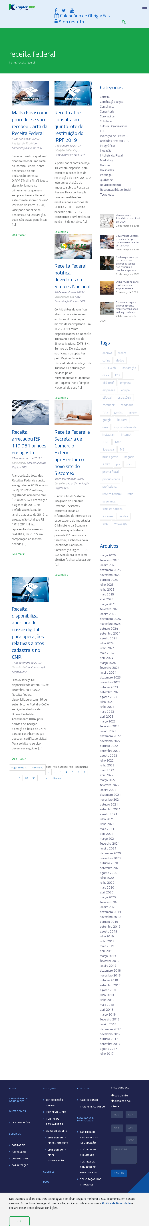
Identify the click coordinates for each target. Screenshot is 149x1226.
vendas (123, 516)
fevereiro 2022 (110, 785)
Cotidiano (106, 121)
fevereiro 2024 (110, 667)
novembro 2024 (110, 623)
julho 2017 (107, 1053)
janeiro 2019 (108, 965)
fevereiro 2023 (110, 726)
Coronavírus (107, 116)
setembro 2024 (110, 633)
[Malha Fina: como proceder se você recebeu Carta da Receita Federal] (30, 93)
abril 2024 (106, 658)
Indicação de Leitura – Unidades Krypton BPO (115, 138)
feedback (127, 405)
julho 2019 (107, 936)
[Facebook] (56, 10)
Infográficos (108, 145)
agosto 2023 (108, 697)
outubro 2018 (109, 980)
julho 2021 (107, 819)
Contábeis (18, 1145)
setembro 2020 (110, 868)
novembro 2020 (110, 858)
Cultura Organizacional (114, 126)
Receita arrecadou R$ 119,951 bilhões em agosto (29, 442)
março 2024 (108, 662)
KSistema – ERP (56, 1112)
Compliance (107, 106)
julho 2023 (107, 701)
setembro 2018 (110, 985)
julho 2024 (107, 643)
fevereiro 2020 (110, 902)
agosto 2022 (108, 755)
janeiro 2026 (108, 565)
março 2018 (108, 1014)
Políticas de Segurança (88, 1152)
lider (117, 442)
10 (18, 778)
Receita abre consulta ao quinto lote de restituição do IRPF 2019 (69, 126)
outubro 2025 (109, 579)
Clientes (49, 1171)
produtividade (111, 479)
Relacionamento (110, 184)
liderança (108, 449)
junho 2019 (107, 941)
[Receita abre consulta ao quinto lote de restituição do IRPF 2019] (73, 93)
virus (105, 523)
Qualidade (106, 179)
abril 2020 (106, 892)
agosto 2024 (108, 638)
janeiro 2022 (108, 789)
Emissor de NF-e (56, 1131)
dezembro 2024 (110, 618)
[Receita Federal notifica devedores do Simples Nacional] (73, 246)
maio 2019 (107, 946)
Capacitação (20, 1165)
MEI (122, 449)
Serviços (15, 1133)
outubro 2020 (109, 863)
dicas (105, 375)
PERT (106, 464)
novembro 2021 (110, 799)
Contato (83, 1088)
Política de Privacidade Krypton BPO (88, 1167)
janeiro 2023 (108, 731)
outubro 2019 (109, 921)
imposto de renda (125, 427)
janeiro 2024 (108, 672)
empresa (125, 382)
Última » (56, 778)
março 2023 (108, 721)
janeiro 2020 (108, 907)
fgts (105, 412)
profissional (109, 486)
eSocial (107, 397)
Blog (46, 1181)
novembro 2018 (110, 975)
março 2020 (108, 897)
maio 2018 (107, 1004)
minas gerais (110, 457)
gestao (118, 412)
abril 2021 (106, 833)
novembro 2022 (110, 741)
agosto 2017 (108, 1048)
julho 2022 (107, 760)
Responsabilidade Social (115, 189)
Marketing (106, 160)
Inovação (106, 150)
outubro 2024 (109, 628)
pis (118, 464)
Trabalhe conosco (92, 1106)
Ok (19, 1221)
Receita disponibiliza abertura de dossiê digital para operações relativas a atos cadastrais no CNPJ (28, 633)
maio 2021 (107, 829)
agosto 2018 (108, 990)
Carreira (105, 96)
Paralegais (19, 1152)
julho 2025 (107, 584)
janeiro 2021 (108, 848)
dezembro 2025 (110, 570)
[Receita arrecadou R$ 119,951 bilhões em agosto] (30, 412)
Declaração (129, 367)
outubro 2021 (109, 804)
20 (26, 778)
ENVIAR (119, 1173)
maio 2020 (107, 887)
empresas (108, 390)
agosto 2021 (108, 814)
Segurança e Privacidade (85, 1119)
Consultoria (18, 463)
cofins (106, 360)
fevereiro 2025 (110, 609)
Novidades (107, 170)
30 (33, 778)
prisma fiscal (110, 471)
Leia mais (18, 234)
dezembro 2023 (110, 677)
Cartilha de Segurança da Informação (89, 1137)
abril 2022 (106, 775)
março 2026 (108, 555)
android (107, 353)
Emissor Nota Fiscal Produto (58, 1140)
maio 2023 (107, 711)
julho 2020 (107, 877)
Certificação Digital (112, 101)
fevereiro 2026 (110, 560)
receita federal (112, 494)
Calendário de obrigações (18, 1100)
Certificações (21, 1122)
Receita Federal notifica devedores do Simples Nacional (72, 276)
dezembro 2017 (110, 1029)
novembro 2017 (110, 1034)
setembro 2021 (110, 809)
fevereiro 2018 (110, 1019)
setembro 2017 (110, 1043)
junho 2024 (107, 648)
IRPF (105, 442)
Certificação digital (54, 1102)
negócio (129, 457)
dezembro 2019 (110, 912)
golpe (133, 412)
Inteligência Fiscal (21, 143)
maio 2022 (107, 770)
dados (120, 360)
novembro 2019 (110, 916)
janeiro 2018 (108, 1024)
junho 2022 (107, 765)
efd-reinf (108, 382)
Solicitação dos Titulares (91, 1181)
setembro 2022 (110, 750)
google (106, 419)
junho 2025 (107, 589)
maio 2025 (107, 594)
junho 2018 (107, 999)
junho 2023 (107, 706)
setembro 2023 (110, 692)
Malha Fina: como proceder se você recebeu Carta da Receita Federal (30, 123)
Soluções (49, 1088)
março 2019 (108, 956)
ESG (102, 131)
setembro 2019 (110, 926)
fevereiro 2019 (110, 960)
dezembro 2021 (110, 794)
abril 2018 (106, 1009)
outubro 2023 (109, 687)
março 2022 (108, 780)
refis (130, 494)
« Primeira (37, 767)
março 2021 (108, 838)
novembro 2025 (110, 574)
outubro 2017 (109, 1039)
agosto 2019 (108, 931)
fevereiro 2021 (110, 843)
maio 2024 (107, 653)
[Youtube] (72, 10)
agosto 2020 (108, 872)
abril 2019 (106, 951)
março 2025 (108, 604)
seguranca (109, 501)
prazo (129, 464)
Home (12, 1088)
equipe (125, 390)
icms (105, 427)
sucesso (107, 516)
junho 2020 (107, 882)
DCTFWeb (109, 367)
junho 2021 (107, 824)
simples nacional (112, 508)
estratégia (124, 397)
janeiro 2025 (108, 614)
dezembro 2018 (110, 970)
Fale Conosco (89, 1100)
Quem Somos (17, 1111)
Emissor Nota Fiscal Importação (57, 1155)
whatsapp (120, 523)
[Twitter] (63, 10)
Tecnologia (107, 194)
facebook (108, 405)
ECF (117, 375)
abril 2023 (106, 716)
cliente (122, 353)
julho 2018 (107, 995)
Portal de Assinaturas (54, 1121)
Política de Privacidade (116, 1203)
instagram (108, 434)
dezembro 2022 (110, 736)
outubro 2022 (109, 745)
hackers (122, 419)
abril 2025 (106, 599)
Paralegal (106, 175)
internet (126, 434)
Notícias (105, 165)
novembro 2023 (110, 682)
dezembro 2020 (110, 853)
